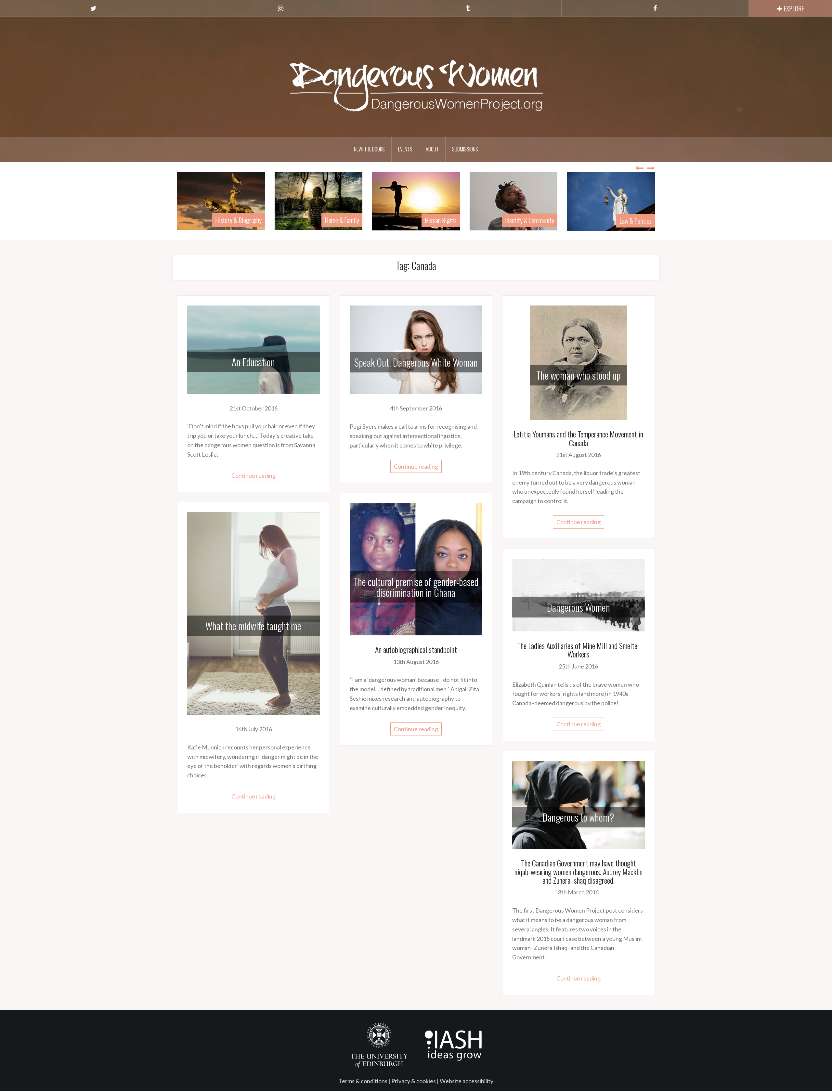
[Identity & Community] (416, 200)
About (432, 149)
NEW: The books (369, 149)
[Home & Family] (221, 200)
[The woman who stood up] (578, 362)
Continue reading (253, 475)
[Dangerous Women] (578, 594)
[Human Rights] (318, 200)
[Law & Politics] (513, 200)
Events (405, 149)
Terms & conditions (363, 1081)
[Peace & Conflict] (611, 200)
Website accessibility (466, 1081)
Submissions (465, 149)
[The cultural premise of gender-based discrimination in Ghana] (416, 568)
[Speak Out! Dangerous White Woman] (416, 349)
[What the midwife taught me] (253, 612)
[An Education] (253, 348)
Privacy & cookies (413, 1081)
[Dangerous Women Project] (416, 76)
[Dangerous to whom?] (578, 804)
